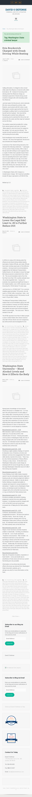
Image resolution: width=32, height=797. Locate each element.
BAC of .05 (9, 327)
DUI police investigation (19, 343)
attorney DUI (26, 584)
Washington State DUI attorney (9, 358)
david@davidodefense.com (16, 772)
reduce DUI (17, 346)
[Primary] (16, 18)
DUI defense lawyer (20, 339)
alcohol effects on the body (8, 584)
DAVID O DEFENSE (16, 9)
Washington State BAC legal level (15, 599)
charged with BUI (17, 195)
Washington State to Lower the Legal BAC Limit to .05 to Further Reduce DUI (14, 221)
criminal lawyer (9, 198)
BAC (6, 327)
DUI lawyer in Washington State (22, 597)
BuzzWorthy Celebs (9, 190)
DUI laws (18, 342)
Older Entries (15, 616)
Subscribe (10, 643)
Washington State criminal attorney (14, 206)
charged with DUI (25, 195)
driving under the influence (8, 200)
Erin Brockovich (12, 203)
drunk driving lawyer (22, 201)
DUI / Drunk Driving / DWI (10, 326)
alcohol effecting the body (20, 583)
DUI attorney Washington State (13, 337)
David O (6, 60)
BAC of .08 (14, 327)
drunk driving (9, 334)
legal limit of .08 (18, 345)
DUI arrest (10, 594)
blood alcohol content (22, 327)
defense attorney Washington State (13, 591)
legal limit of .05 (11, 345)
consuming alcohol (15, 587)
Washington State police (15, 608)
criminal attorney (6, 196)
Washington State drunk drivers (17, 354)
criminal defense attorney (15, 196)
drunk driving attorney (12, 201)
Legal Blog (16, 190)
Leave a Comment (25, 59)
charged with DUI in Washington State (19, 329)
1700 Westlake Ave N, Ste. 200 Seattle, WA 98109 (13, 759)
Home (3, 28)
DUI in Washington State (20, 340)
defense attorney (16, 198)
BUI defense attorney (11, 193)
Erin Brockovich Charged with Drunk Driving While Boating (15, 51)
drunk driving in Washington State (20, 334)
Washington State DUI (22, 356)
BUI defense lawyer (20, 193)
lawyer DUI (4, 345)
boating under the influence (12, 192)
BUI (20, 192)
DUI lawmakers (12, 342)
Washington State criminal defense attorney (12, 602)
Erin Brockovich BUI (20, 203)
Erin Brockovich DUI (18, 204)
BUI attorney (23, 192)
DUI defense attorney (10, 339)
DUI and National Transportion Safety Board (14, 335)
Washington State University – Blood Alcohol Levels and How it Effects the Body (15, 370)
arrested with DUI (19, 584)
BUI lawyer (10, 195)
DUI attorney (15, 594)
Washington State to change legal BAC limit (12, 361)
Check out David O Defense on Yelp (15, 707)
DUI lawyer (23, 342)
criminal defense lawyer (19, 331)
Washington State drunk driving (9, 356)
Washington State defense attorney (10, 211)
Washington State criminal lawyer (17, 209)
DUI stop (27, 343)
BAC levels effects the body (11, 586)
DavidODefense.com (14, 788)
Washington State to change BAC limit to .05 (15, 359)
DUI (28, 201)
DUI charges (5, 203)
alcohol (12, 583)
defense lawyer (24, 198)
